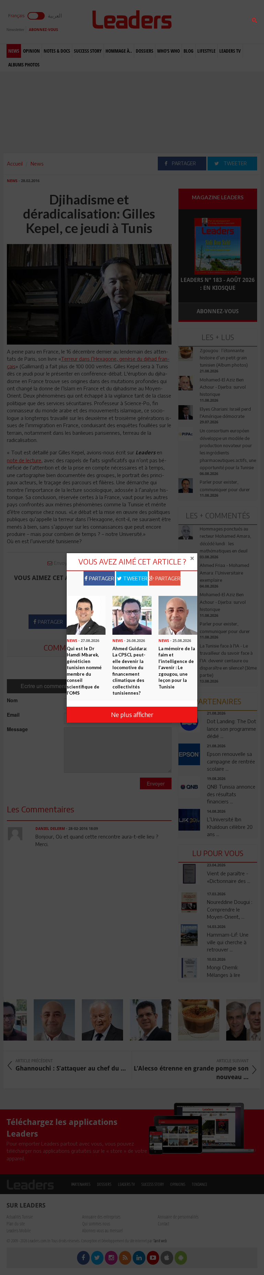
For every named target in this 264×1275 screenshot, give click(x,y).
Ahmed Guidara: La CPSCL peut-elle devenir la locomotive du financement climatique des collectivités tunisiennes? (129, 671)
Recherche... (195, 21)
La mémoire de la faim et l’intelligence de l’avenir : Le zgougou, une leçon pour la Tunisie (176, 667)
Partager (101, 578)
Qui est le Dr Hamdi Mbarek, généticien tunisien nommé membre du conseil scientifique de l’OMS (84, 671)
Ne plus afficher (132, 714)
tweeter (134, 578)
